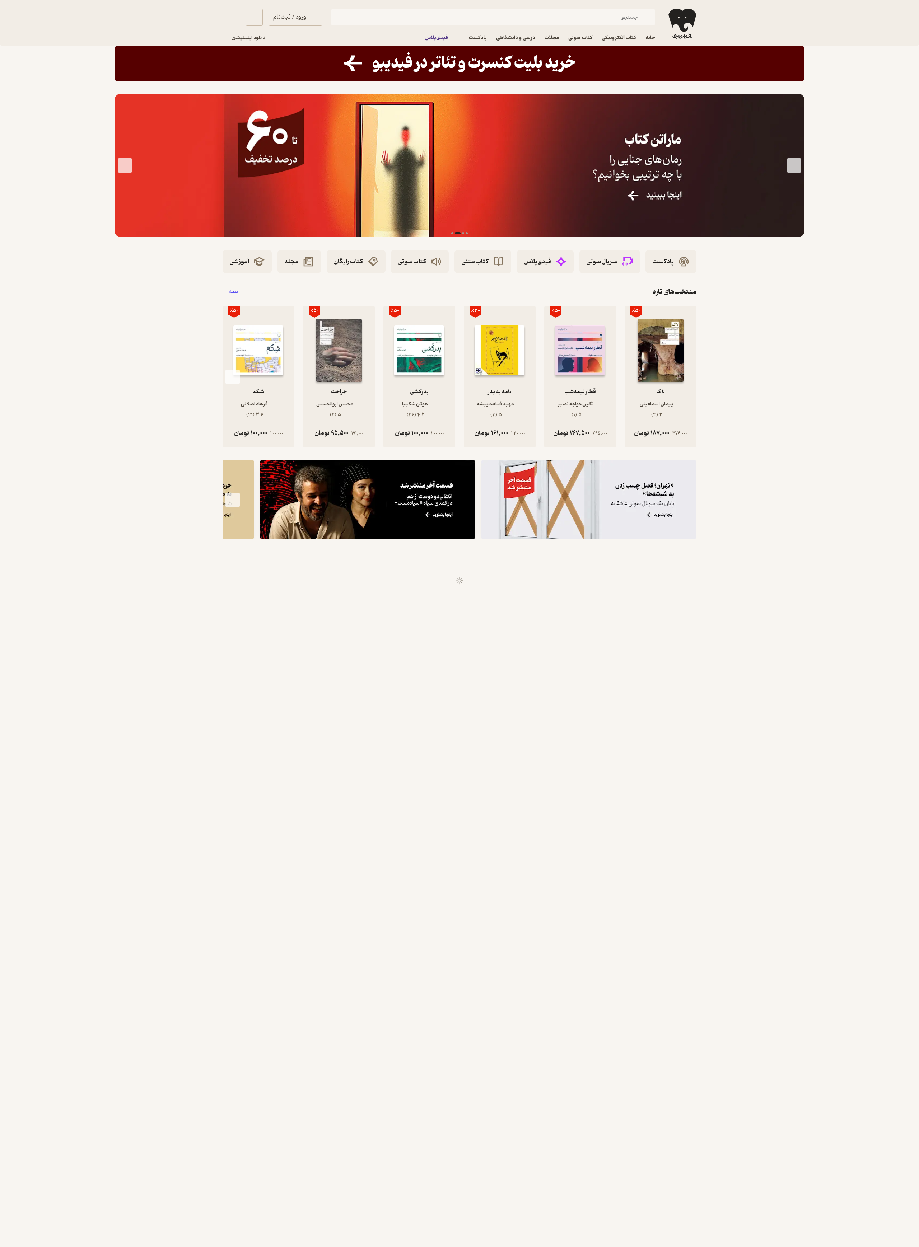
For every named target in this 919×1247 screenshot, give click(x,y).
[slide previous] (794, 165)
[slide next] (125, 165)
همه (234, 292)
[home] (681, 24)
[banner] (459, 63)
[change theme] (231, 17)
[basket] (254, 17)
